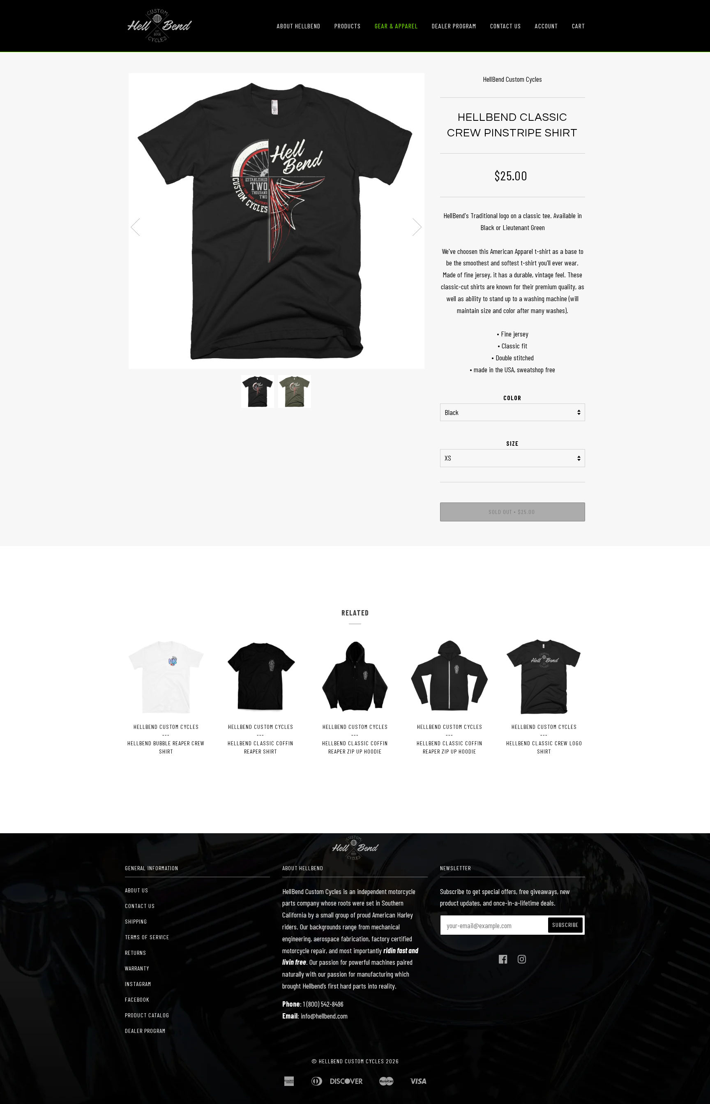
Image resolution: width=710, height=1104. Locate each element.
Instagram (138, 983)
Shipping (136, 921)
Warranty (137, 968)
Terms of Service (147, 936)
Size (512, 443)
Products (347, 26)
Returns (135, 952)
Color (512, 397)
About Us (136, 890)
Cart (578, 26)
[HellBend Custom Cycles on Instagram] (522, 961)
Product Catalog (147, 1015)
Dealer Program (454, 26)
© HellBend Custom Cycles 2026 (355, 1061)
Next (417, 227)
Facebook (137, 999)
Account (546, 26)
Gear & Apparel (396, 26)
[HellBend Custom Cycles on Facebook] (503, 961)
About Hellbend (298, 26)
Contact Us (505, 26)
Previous (135, 227)
